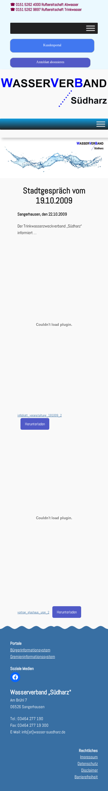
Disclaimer (89, 770)
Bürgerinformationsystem (30, 650)
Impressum (89, 757)
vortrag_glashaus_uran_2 (33, 612)
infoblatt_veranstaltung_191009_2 (39, 415)
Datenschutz (88, 763)
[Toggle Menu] (90, 28)
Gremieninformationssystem (32, 656)
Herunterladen (35, 423)
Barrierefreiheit (86, 777)
